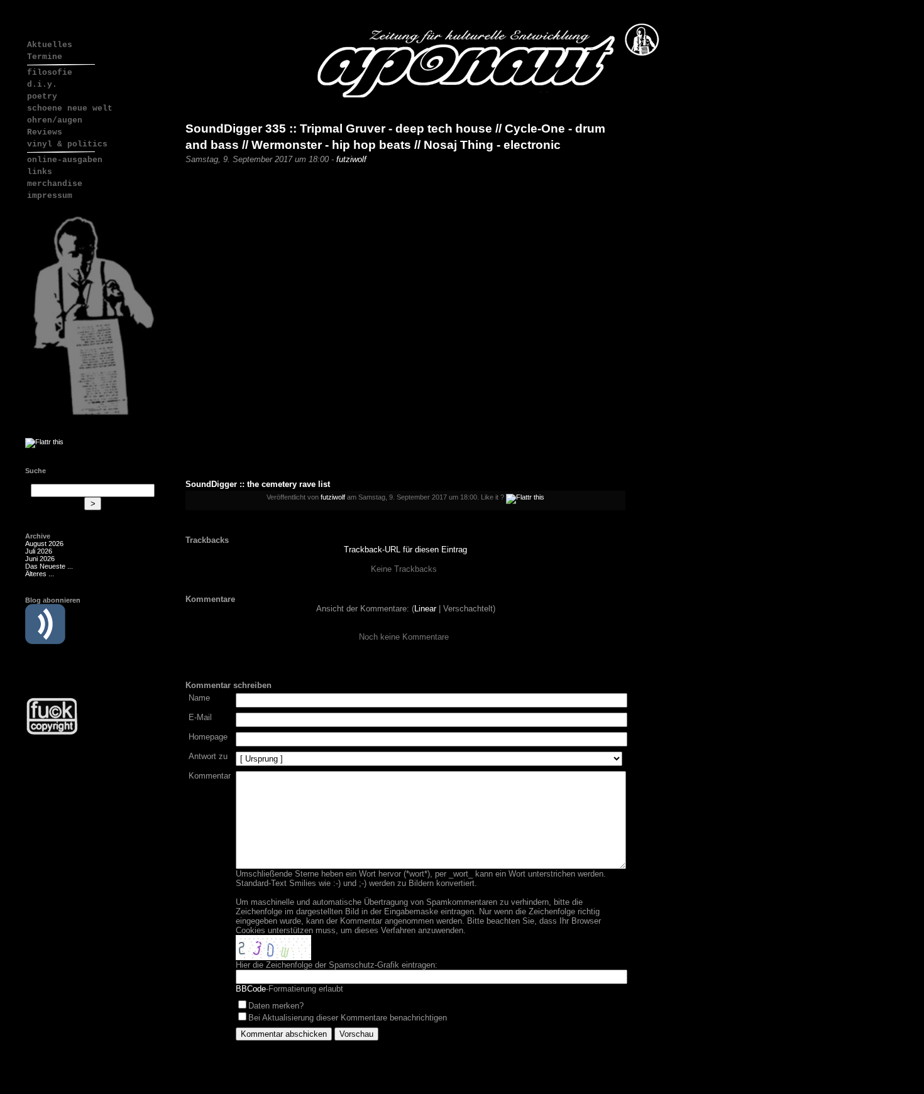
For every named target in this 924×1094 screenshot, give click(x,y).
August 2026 (44, 543)
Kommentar (210, 775)
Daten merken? (276, 1005)
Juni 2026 (40, 558)
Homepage (208, 736)
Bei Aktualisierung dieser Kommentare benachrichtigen (347, 1017)
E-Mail (200, 717)
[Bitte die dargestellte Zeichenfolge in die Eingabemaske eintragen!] (273, 947)
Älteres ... (39, 573)
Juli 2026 (38, 551)
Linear (425, 608)
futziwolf (351, 159)
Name (199, 698)
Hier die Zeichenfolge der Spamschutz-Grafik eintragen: (336, 965)
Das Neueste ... (49, 566)
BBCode (251, 988)
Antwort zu (208, 756)
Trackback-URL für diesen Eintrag (405, 549)
